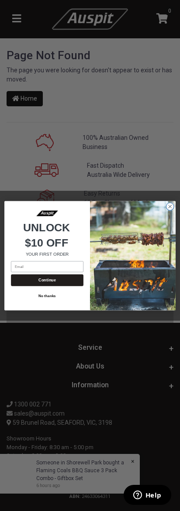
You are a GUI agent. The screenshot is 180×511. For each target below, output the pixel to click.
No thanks (46, 296)
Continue (46, 280)
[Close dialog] (170, 206)
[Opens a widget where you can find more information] (147, 496)
